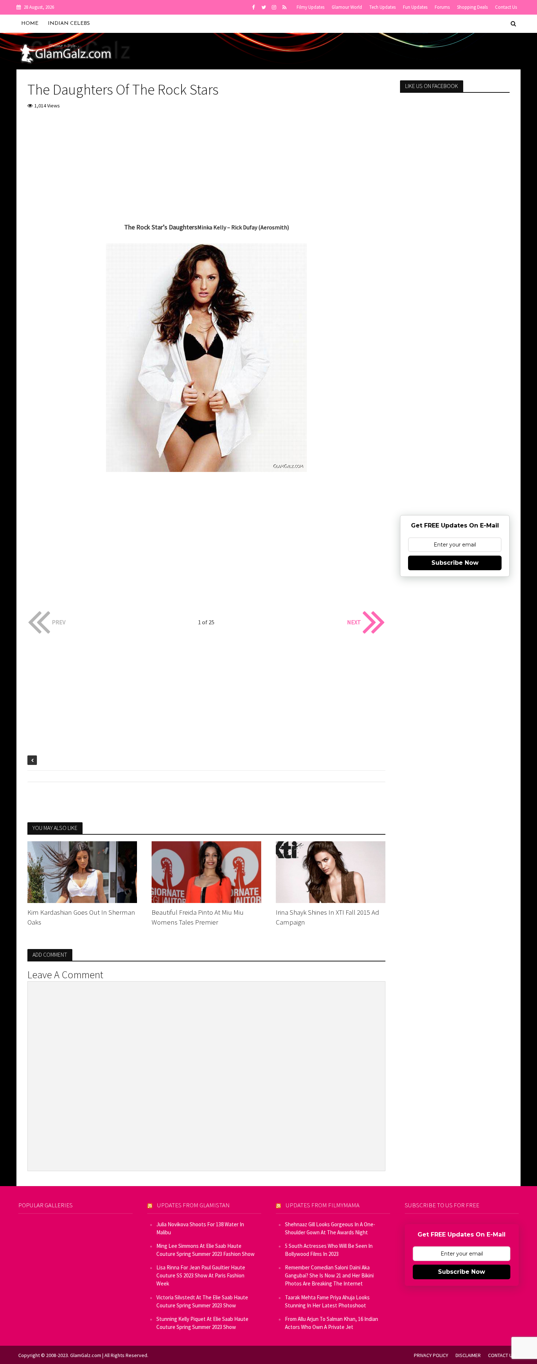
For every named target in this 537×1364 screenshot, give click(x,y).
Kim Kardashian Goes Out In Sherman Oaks (81, 917)
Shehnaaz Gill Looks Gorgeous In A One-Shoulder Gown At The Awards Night (330, 1228)
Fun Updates (415, 7)
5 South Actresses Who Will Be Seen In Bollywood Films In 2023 (329, 1249)
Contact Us (506, 7)
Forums (442, 7)
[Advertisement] (206, 170)
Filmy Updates (310, 7)
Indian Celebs (69, 23)
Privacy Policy (431, 1355)
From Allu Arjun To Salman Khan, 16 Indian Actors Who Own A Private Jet (331, 1322)
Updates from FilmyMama (322, 1205)
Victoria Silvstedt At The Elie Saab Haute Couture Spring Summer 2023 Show (202, 1301)
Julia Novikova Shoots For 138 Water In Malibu (200, 1228)
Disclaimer (468, 1355)
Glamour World (347, 7)
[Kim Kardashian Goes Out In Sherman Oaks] (82, 871)
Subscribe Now (455, 562)
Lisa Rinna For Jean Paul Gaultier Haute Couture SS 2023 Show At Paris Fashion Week (200, 1275)
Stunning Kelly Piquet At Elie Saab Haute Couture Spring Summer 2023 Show (202, 1322)
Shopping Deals (472, 7)
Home (29, 23)
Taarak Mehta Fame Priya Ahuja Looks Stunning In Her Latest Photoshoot (327, 1301)
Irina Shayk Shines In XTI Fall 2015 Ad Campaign (327, 917)
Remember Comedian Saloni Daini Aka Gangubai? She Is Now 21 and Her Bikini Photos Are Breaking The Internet (329, 1275)
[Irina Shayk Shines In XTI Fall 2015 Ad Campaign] (330, 871)
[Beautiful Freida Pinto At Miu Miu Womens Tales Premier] (206, 871)
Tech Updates (382, 7)
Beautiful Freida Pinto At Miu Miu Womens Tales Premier (198, 917)
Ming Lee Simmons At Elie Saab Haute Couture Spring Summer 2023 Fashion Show (205, 1249)
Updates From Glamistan (193, 1205)
